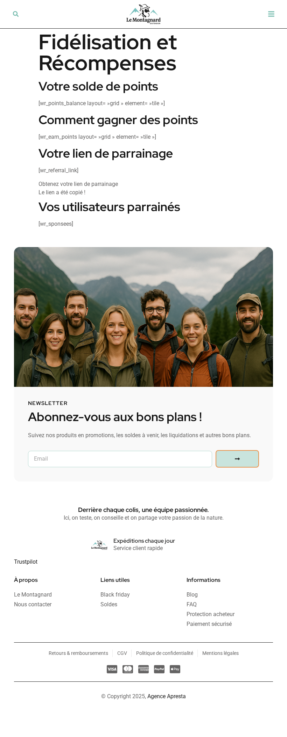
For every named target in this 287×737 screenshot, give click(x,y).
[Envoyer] (237, 459)
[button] (15, 14)
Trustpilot (25, 561)
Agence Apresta (166, 696)
